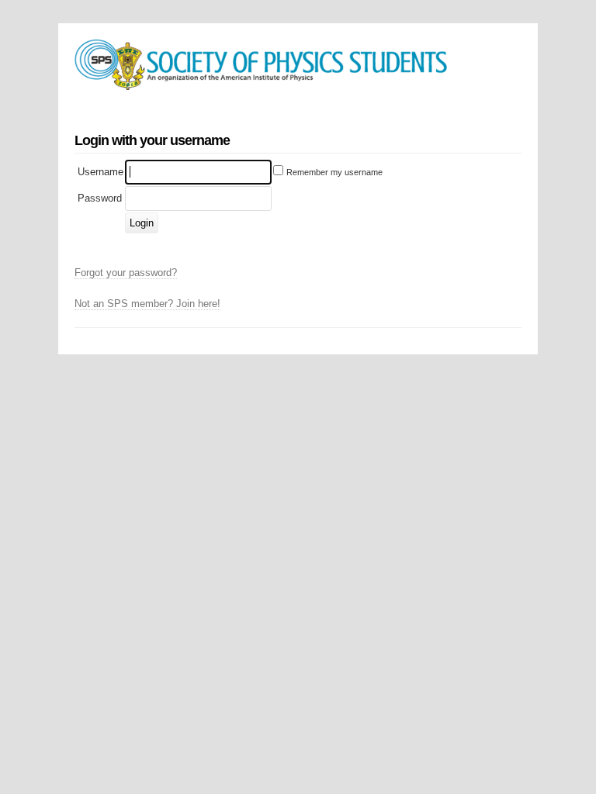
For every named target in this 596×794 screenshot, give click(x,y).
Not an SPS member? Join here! (147, 303)
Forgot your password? (125, 272)
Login (142, 223)
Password (100, 198)
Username (100, 172)
